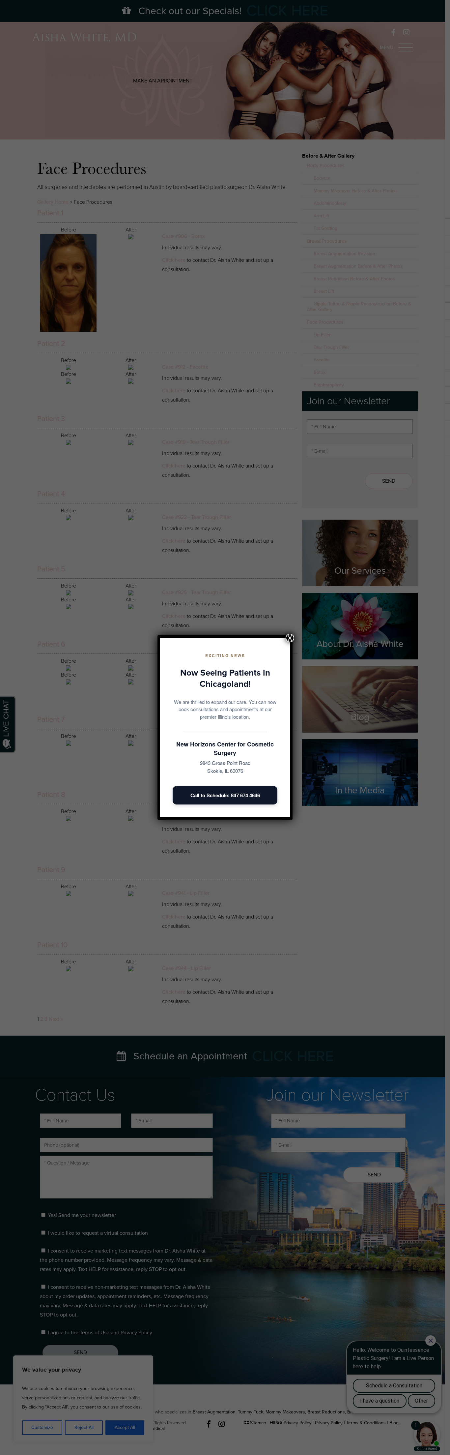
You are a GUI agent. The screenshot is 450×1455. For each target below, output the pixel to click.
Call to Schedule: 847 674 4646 (225, 795)
